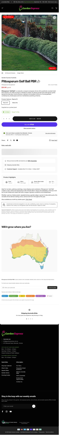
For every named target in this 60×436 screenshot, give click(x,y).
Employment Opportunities (19, 378)
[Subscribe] (33, 406)
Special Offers (5, 370)
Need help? (54, 140)
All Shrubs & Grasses (10, 73)
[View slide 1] (27, 319)
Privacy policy (41, 432)
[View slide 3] (30, 319)
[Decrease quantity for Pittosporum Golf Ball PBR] (3, 118)
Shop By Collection (7, 365)
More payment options (29, 128)
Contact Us (19, 381)
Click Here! (29, 199)
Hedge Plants (20, 73)
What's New (5, 368)
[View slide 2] (28, 319)
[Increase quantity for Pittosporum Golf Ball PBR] (9, 118)
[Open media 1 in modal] (54, 17)
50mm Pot (15, 102)
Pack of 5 (5, 102)
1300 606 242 (7, 339)
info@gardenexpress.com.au (10, 341)
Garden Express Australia (9, 77)
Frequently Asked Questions (20, 368)
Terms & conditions (50, 432)
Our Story (18, 365)
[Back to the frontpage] (2, 73)
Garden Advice (5, 372)
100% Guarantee (20, 375)
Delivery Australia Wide (20, 372)
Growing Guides (6, 375)
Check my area (52, 287)
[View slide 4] (32, 319)
